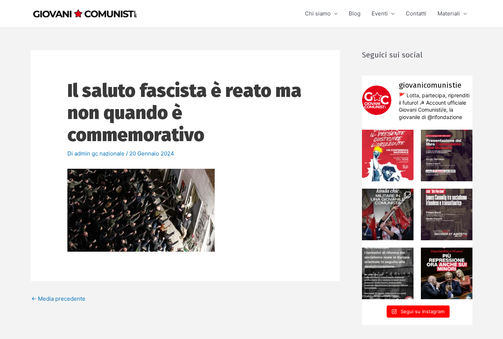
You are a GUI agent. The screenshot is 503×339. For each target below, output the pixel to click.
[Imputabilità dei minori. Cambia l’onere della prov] (446, 273)
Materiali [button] (448, 13)
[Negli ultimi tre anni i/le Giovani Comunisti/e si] (388, 155)
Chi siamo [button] (318, 13)
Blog (354, 13)
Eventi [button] (380, 13)
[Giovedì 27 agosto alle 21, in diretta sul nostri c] (446, 214)
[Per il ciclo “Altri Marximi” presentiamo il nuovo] (446, 155)
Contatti (416, 13)
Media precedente (58, 298)
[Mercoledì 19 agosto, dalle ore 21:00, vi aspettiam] (388, 273)
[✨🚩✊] (388, 214)
